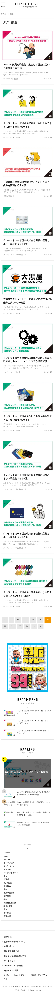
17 (25, 620)
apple (6, 856)
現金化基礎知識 (10, 903)
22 (12, 626)
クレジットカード (11, 873)
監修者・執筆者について (14, 941)
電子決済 (7, 913)
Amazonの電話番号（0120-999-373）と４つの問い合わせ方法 (34, 803)
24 (27, 626)
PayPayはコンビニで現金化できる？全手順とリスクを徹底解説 (34, 823)
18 (33, 620)
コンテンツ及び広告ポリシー (16, 956)
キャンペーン (9, 866)
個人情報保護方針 (11, 951)
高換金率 (7, 916)
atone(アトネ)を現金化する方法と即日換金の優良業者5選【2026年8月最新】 (33, 793)
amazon (7, 853)
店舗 (5, 889)
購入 (5, 909)
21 (5, 626)
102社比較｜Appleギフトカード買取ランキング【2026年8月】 (26, 773)
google (7, 859)
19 (40, 620)
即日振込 (7, 886)
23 (20, 626)
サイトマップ (9, 961)
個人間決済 (8, 883)
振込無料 (7, 896)
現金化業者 (8, 906)
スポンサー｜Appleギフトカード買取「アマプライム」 (25, 977)
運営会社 (8, 937)
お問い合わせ (9, 946)
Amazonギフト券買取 (13, 965)
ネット (6, 876)
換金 (5, 899)
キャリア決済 (9, 863)
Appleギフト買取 (11, 970)
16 (18, 620)
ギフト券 (7, 869)
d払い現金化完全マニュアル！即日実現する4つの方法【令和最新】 (33, 813)
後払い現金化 (9, 893)
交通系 (6, 879)
